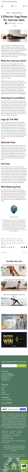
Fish (11, 241)
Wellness (3, 243)
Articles (8, 13)
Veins (8, 240)
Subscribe (21, 365)
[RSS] (11, 399)
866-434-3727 (9, 373)
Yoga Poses (15, 243)
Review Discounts (5, 394)
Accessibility (19, 433)
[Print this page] (21, 247)
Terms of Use (5, 431)
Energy (3, 241)
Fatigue (14, 241)
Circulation (20, 238)
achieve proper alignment (13, 148)
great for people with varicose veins (9, 128)
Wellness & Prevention (17, 13)
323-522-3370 (11, 375)
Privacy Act (19, 431)
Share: (2, 247)
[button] (14, 26)
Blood (7, 241)
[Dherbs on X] (3, 399)
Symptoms (9, 238)
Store (3, 389)
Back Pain (4, 240)
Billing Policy (12, 433)
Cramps (15, 238)
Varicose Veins (20, 240)
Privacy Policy (13, 431)
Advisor (24, 461)
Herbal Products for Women (8, 438)
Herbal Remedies (16, 435)
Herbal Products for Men (7, 437)
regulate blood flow (11, 173)
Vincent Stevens (12, 23)
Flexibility (4, 238)
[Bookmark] (26, 247)
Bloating (3, 245)
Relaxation (13, 240)
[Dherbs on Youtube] (9, 399)
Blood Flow (21, 243)
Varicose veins (4, 63)
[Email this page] (24, 247)
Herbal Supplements (6, 435)
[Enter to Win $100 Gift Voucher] (14, 339)
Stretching (9, 243)
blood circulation (14, 124)
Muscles (23, 241)
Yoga (2, 45)
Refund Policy (5, 433)
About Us (4, 387)
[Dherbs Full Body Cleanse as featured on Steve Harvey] (14, 321)
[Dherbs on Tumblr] (6, 399)
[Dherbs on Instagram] (5, 399)
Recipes (3, 392)
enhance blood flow (14, 101)
